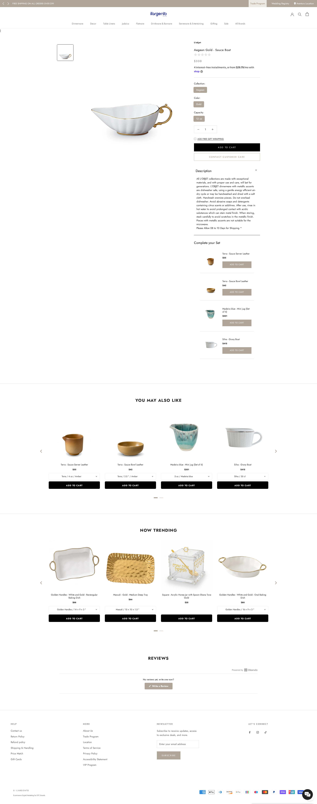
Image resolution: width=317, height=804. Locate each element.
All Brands (240, 23)
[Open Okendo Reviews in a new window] (245, 670)
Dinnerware (77, 23)
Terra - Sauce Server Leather (236, 253)
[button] (203, 54)
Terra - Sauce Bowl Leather (235, 281)
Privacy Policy (90, 753)
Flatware (140, 23)
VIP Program (89, 765)
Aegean (200, 90)
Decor (93, 23)
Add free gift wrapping (210, 139)
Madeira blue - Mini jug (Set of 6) (235, 310)
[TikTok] (265, 732)
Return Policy (17, 736)
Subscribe (169, 755)
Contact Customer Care (227, 156)
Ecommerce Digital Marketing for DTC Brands (29, 795)
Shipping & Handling (22, 748)
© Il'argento (21, 790)
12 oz (199, 119)
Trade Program (257, 3)
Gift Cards (16, 759)
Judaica (125, 23)
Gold (198, 104)
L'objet (197, 42)
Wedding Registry (280, 3)
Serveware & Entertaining (191, 23)
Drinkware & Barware (161, 23)
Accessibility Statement (95, 759)
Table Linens (109, 23)
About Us (88, 731)
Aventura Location (305, 3)
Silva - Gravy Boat (231, 339)
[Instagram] (257, 732)
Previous (3, 3)
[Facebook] (249, 732)
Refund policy (18, 742)
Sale (226, 23)
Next (8, 3)
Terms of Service (92, 748)
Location (87, 742)
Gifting (214, 23)
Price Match (17, 753)
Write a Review (162, 686)
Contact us (16, 731)
